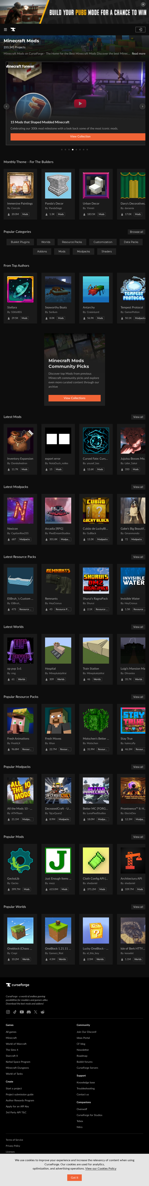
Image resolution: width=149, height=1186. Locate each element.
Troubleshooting (86, 1088)
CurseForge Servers (87, 1068)
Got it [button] (74, 1177)
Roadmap (82, 1056)
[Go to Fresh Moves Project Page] (58, 729)
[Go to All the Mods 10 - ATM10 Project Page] (20, 799)
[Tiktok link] (15, 1012)
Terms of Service (14, 1140)
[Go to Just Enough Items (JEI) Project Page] (58, 869)
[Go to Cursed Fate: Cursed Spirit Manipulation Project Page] (96, 449)
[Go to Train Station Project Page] (96, 659)
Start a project (14, 1088)
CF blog (81, 1044)
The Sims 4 (12, 1050)
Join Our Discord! (86, 1032)
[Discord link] (29, 1012)
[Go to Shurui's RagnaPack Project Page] (96, 589)
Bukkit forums (84, 1062)
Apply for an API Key (17, 1106)
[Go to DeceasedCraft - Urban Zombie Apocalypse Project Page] (58, 799)
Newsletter (83, 1050)
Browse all (136, 232)
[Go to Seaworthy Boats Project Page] (58, 298)
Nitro (79, 1127)
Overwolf (82, 1109)
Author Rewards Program (20, 1100)
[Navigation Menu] (5, 29)
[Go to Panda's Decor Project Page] (58, 194)
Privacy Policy (13, 1146)
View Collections (74, 398)
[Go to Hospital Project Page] (58, 659)
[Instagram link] (8, 1012)
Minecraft (11, 1038)
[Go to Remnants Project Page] (58, 589)
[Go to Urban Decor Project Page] (96, 194)
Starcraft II (12, 1056)
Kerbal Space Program (18, 1062)
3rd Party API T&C (16, 1112)
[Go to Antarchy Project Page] (96, 298)
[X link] (35, 1012)
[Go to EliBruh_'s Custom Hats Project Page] (20, 589)
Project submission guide (19, 1094)
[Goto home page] (13, 29)
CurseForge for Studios (89, 1115)
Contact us (83, 1094)
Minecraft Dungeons (17, 1068)
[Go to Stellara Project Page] (20, 298)
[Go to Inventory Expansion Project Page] (20, 449)
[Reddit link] (42, 1012)
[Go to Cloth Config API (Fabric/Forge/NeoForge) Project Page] (96, 869)
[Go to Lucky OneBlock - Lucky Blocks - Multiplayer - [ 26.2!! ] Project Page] (96, 939)
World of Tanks (14, 1074)
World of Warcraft (16, 1044)
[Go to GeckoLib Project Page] (20, 869)
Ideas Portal (83, 1038)
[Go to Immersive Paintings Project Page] (20, 194)
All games (11, 1032)
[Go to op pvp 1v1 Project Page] (20, 659)
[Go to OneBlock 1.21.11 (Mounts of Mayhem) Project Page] (58, 939)
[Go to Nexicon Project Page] (20, 519)
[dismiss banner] (143, 4)
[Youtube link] (22, 1012)
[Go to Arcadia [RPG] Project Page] (58, 519)
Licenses (10, 1152)
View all (138, 417)
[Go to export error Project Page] (58, 449)
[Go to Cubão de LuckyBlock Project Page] (96, 519)
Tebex (80, 1121)
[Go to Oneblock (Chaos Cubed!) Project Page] (20, 939)
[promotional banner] (74, 12)
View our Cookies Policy (100, 1168)
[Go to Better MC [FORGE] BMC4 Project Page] (96, 799)
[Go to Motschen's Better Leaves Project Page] (96, 729)
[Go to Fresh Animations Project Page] (20, 729)
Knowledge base (86, 1082)
